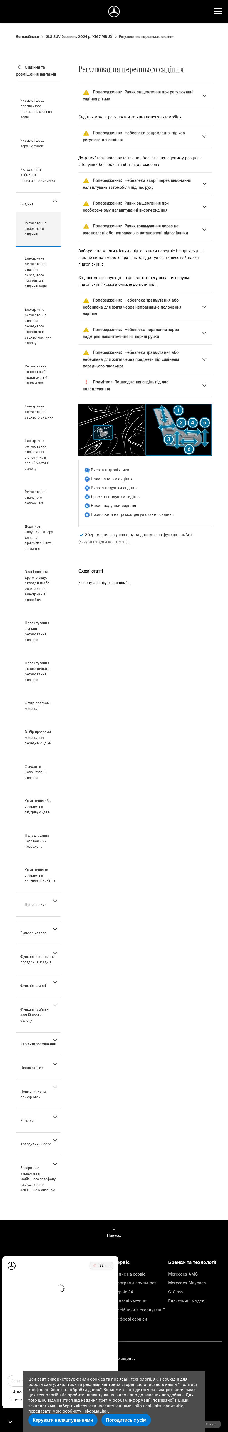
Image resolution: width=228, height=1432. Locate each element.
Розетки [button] (26, 1120)
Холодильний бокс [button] (35, 1144)
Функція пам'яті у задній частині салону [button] (34, 1015)
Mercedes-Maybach (187, 1283)
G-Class (175, 1291)
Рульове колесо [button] (33, 933)
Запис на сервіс (129, 1274)
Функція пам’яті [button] (33, 985)
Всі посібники (27, 36)
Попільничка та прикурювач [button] (33, 1094)
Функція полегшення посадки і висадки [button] (37, 959)
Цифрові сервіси (130, 1319)
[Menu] (218, 11)
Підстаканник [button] (31, 1067)
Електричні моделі (186, 1301)
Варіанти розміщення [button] (38, 1044)
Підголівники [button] (35, 904)
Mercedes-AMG (183, 1274)
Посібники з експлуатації (139, 1309)
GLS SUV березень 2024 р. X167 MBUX (79, 36)
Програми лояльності (135, 1283)
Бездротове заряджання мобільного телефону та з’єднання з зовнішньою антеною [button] (38, 1179)
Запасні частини (130, 1301)
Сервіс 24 (123, 1291)
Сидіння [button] (26, 204)
